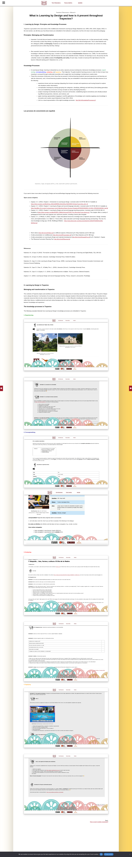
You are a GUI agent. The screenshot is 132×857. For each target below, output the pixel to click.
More (80, 3)
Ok (101, 854)
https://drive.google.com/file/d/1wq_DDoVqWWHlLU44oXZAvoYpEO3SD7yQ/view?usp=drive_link (58, 204)
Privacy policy (109, 854)
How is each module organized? (99, 822)
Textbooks (56, 3)
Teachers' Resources (62, 12)
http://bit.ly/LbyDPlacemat (61, 239)
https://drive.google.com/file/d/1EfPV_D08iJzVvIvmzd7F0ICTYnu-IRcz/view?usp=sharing (63, 212)
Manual (72, 12)
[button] (4, 2)
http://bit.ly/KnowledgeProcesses (85, 100)
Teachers (68, 3)
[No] (130, 854)
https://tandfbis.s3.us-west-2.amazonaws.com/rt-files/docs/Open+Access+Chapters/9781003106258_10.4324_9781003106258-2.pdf (68, 208)
